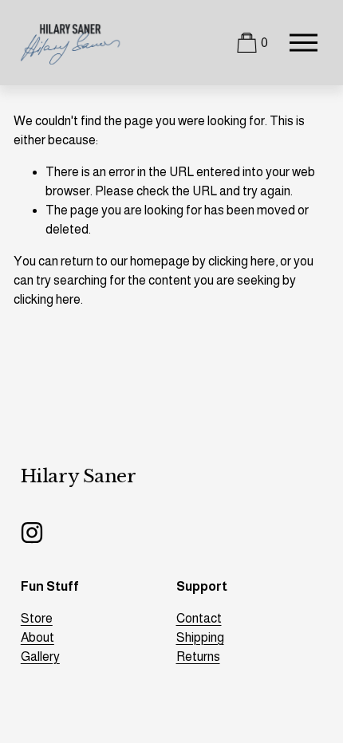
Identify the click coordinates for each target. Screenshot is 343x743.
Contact (199, 618)
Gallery (40, 656)
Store (37, 618)
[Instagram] (32, 532)
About (37, 637)
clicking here (241, 261)
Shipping (200, 637)
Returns (198, 656)
